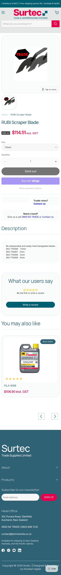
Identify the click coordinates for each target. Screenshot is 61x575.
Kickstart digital (32, 568)
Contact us (39, 203)
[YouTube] (14, 550)
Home (4, 114)
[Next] (55, 416)
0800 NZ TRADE (30, 216)
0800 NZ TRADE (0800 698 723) (19, 526)
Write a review (30, 304)
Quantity (5, 154)
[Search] (56, 23)
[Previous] (41, 416)
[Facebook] (3, 550)
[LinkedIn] (19, 550)
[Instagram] (8, 550)
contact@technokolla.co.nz (16, 533)
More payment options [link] (30, 188)
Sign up (49, 497)
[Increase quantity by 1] (56, 161)
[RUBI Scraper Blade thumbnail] (9, 102)
